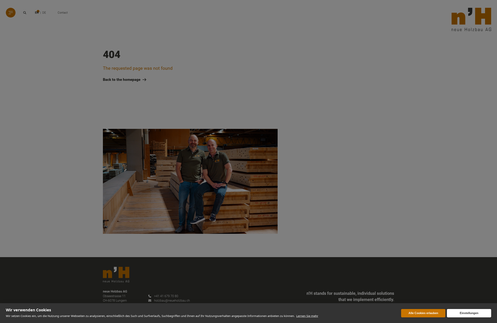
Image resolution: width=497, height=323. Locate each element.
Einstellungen (469, 313)
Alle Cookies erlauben (423, 313)
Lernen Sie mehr (307, 316)
